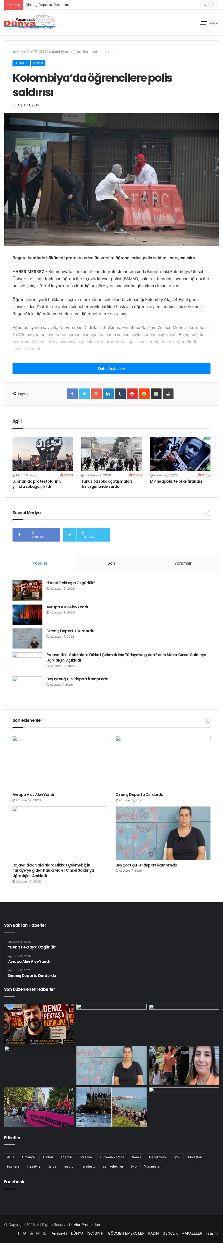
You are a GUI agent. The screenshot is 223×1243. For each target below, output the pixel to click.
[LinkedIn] (108, 393)
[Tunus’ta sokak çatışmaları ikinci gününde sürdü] (111, 454)
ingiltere (13, 1166)
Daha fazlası (110, 368)
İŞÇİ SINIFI (95, 1233)
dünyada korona (112, 1157)
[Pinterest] (132, 393)
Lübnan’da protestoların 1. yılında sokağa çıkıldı (37, 484)
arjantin (66, 1157)
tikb (134, 1166)
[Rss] (44, 1233)
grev (177, 1157)
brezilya (86, 1157)
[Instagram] (38, 1233)
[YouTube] (31, 1233)
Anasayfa (59, 1233)
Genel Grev (157, 1157)
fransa (136, 1157)
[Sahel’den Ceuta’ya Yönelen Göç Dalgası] (111, 1107)
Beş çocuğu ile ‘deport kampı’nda (77, 679)
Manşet (38, 63)
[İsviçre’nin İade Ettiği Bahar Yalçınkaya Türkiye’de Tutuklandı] (184, 1066)
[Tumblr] (120, 393)
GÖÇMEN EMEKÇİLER (126, 1233)
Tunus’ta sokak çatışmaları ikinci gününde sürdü (106, 484)
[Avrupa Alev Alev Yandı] (27, 615)
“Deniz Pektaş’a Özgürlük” (71, 583)
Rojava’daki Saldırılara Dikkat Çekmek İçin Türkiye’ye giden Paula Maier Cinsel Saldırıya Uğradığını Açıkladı (126, 657)
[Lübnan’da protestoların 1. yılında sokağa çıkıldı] (43, 454)
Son (111, 563)
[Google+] (96, 393)
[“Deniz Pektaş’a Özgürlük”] (27, 590)
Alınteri (47, 1157)
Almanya (28, 1157)
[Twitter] (84, 393)
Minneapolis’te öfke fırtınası (176, 481)
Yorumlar (183, 563)
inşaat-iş (33, 1166)
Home (21, 51)
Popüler (40, 563)
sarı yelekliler (113, 1166)
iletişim (212, 1233)
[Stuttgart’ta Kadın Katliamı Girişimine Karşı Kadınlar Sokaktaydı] (39, 1107)
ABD (10, 1157)
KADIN (153, 1233)
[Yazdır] (168, 393)
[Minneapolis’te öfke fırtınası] (180, 454)
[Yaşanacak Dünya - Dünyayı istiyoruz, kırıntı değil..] (30, 22)
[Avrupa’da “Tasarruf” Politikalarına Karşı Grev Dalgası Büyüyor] (184, 1107)
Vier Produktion (87, 1224)
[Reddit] (144, 393)
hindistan (195, 1157)
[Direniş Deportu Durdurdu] (27, 638)
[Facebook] (72, 393)
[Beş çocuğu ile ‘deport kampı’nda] (27, 686)
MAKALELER (191, 1233)
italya (52, 1166)
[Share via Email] (156, 393)
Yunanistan (152, 1166)
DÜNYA (77, 1233)
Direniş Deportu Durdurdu (70, 631)
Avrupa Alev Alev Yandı (67, 607)
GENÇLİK (38, 51)
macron (69, 1166)
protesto (89, 1166)
